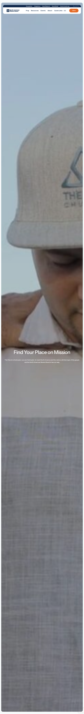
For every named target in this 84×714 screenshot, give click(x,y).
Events (43, 11)
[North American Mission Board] (13, 10)
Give (74, 10)
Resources (35, 11)
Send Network (46, 6)
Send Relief (55, 6)
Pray (27, 11)
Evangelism (29, 6)
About (50, 11)
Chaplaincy (37, 6)
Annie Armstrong (64, 6)
